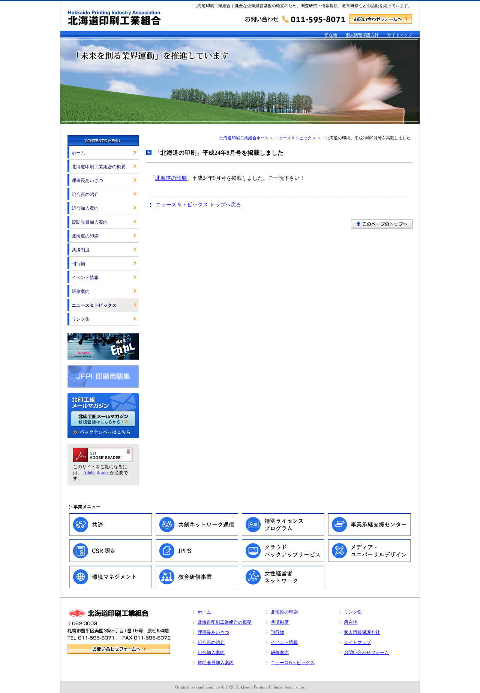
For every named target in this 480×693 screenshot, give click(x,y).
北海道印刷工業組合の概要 (99, 166)
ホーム (78, 152)
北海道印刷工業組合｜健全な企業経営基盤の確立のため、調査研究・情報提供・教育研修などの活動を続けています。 (303, 5)
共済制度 (81, 249)
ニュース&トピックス (293, 662)
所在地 (331, 35)
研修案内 (81, 291)
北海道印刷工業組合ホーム (244, 138)
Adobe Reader (96, 472)
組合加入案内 (85, 208)
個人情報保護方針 (362, 35)
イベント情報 (85, 277)
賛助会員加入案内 (90, 222)
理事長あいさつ (87, 180)
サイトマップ (399, 35)
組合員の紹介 (85, 194)
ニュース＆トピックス (295, 138)
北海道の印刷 (171, 178)
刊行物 (78, 263)
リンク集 (81, 319)
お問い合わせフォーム (366, 652)
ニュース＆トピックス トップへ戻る (198, 205)
